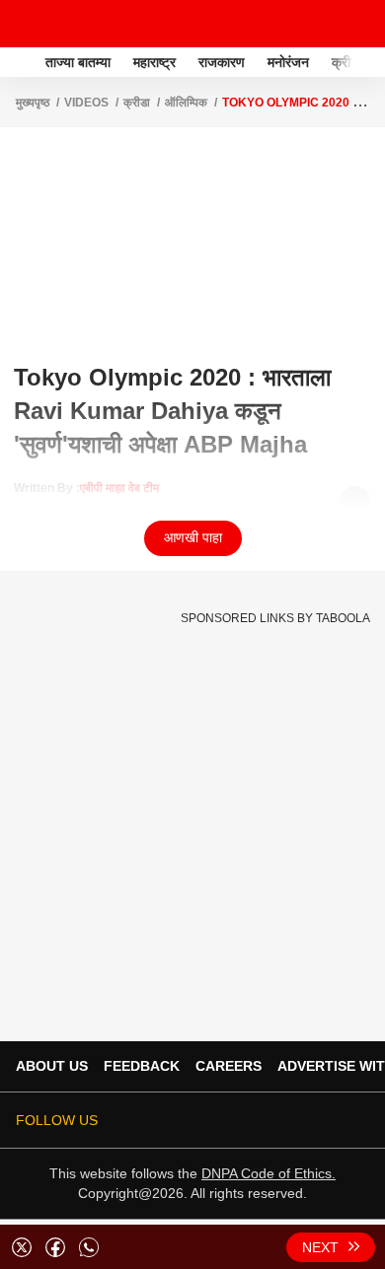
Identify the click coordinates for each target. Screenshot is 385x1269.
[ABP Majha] (20, 62)
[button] (368, 59)
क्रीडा (136, 102)
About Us (52, 1066)
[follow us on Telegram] (330, 1120)
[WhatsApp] (357, 23)
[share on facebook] (55, 1247)
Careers (228, 1066)
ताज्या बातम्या (78, 62)
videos (86, 102)
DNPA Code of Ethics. (268, 1173)
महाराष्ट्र (154, 62)
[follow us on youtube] (274, 1120)
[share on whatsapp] (89, 1247)
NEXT (320, 1247)
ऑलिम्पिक (186, 102)
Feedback (142, 1066)
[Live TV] (324, 23)
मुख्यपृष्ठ (32, 102)
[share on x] (22, 1247)
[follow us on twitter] (191, 1120)
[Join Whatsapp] (357, 1120)
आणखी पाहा (193, 537)
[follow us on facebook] (219, 1120)
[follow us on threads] (247, 1120)
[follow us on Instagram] (302, 1120)
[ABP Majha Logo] (67, 23)
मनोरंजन (288, 62)
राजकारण (221, 62)
